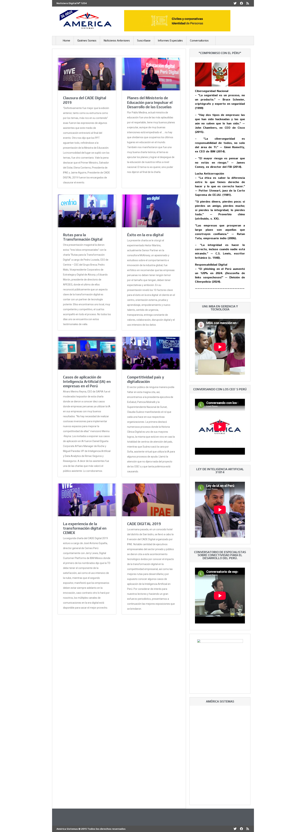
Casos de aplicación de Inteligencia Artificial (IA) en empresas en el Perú (87, 381)
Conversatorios (199, 40)
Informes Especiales (170, 40)
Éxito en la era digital (145, 235)
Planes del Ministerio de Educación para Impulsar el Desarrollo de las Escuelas (149, 102)
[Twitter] (235, 3)
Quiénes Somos (87, 40)
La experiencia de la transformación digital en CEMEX (84, 528)
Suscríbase (144, 40)
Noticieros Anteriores (117, 40)
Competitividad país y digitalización (145, 379)
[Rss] (247, 3)
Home (66, 40)
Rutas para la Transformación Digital (82, 237)
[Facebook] (241, 3)
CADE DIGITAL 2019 (144, 524)
